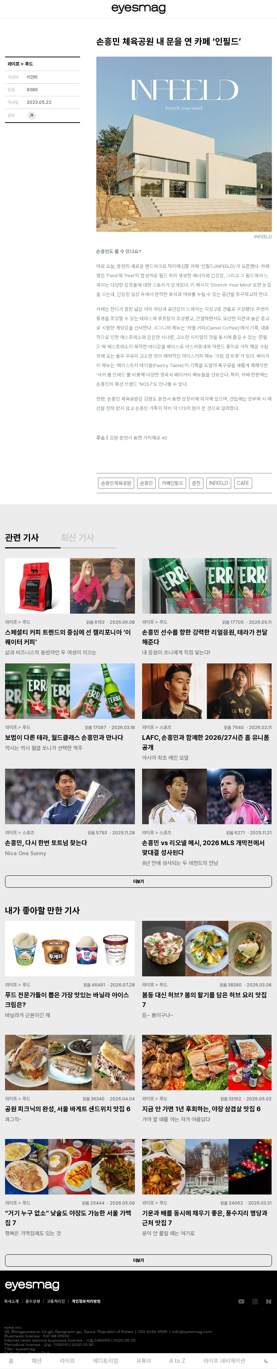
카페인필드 (172, 483)
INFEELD (218, 483)
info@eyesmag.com (192, 1332)
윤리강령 (33, 1301)
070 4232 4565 (152, 1332)
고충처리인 (56, 1301)
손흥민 (146, 483)
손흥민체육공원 (116, 483)
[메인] (138, 9)
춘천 (196, 483)
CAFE (243, 483)
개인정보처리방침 (86, 1301)
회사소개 (11, 1301)
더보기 (138, 881)
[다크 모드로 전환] (266, 1361)
